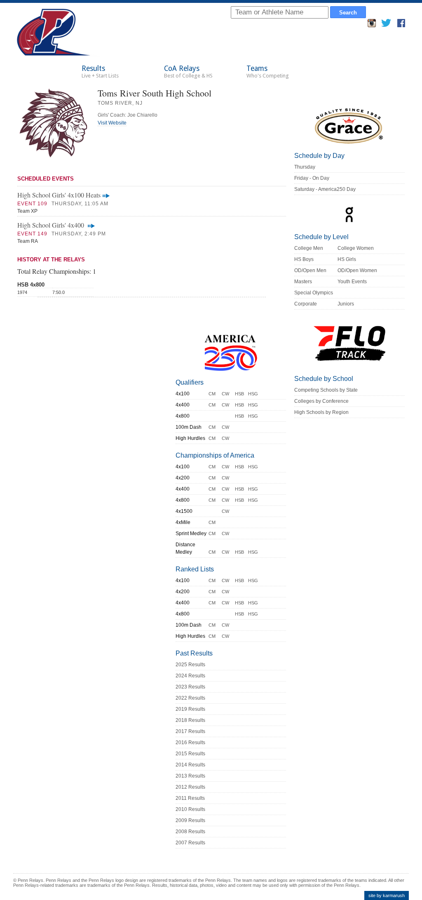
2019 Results (190, 709)
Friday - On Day (311, 178)
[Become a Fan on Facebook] (401, 25)
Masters (303, 281)
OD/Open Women (357, 270)
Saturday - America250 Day (325, 189)
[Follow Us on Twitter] (386, 25)
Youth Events (352, 281)
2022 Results (190, 698)
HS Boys (304, 259)
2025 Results (190, 664)
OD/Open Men (310, 270)
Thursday (304, 167)
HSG (253, 393)
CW (225, 393)
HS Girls (347, 259)
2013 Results (190, 776)
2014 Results (190, 765)
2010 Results (190, 809)
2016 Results (190, 742)
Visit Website (112, 123)
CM (212, 393)
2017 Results (190, 731)
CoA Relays (188, 71)
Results (100, 71)
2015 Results (190, 754)
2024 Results (190, 676)
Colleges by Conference (321, 401)
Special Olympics (313, 293)
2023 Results (190, 687)
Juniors (346, 304)
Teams (267, 71)
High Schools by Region (321, 412)
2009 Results (190, 820)
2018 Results (190, 720)
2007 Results (190, 843)
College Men (308, 248)
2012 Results (190, 787)
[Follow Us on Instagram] (371, 25)
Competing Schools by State (326, 390)
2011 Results (190, 798)
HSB (239, 393)
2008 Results (190, 831)
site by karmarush (386, 895)
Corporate (305, 304)
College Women (356, 248)
